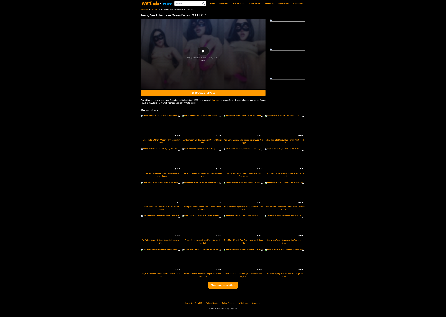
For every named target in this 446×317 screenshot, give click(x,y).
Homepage (144, 9)
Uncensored (269, 3)
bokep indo (215, 100)
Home (212, 3)
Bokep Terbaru (228, 303)
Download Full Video (205, 92)
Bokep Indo (224, 3)
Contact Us (298, 3)
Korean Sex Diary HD (193, 303)
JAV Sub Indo (254, 3)
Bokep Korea (283, 3)
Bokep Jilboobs (212, 303)
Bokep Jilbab (238, 3)
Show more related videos (223, 285)
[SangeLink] (157, 3)
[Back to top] (439, 309)
